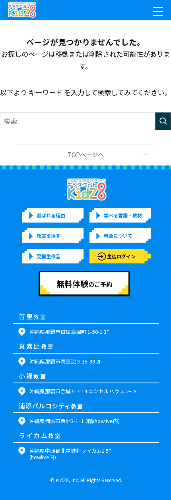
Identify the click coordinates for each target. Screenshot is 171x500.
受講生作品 (48, 256)
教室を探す (48, 235)
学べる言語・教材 (123, 215)
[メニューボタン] (158, 11)
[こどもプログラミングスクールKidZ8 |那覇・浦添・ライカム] (22, 10)
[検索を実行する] (163, 121)
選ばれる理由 (51, 215)
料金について (118, 235)
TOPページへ (86, 154)
